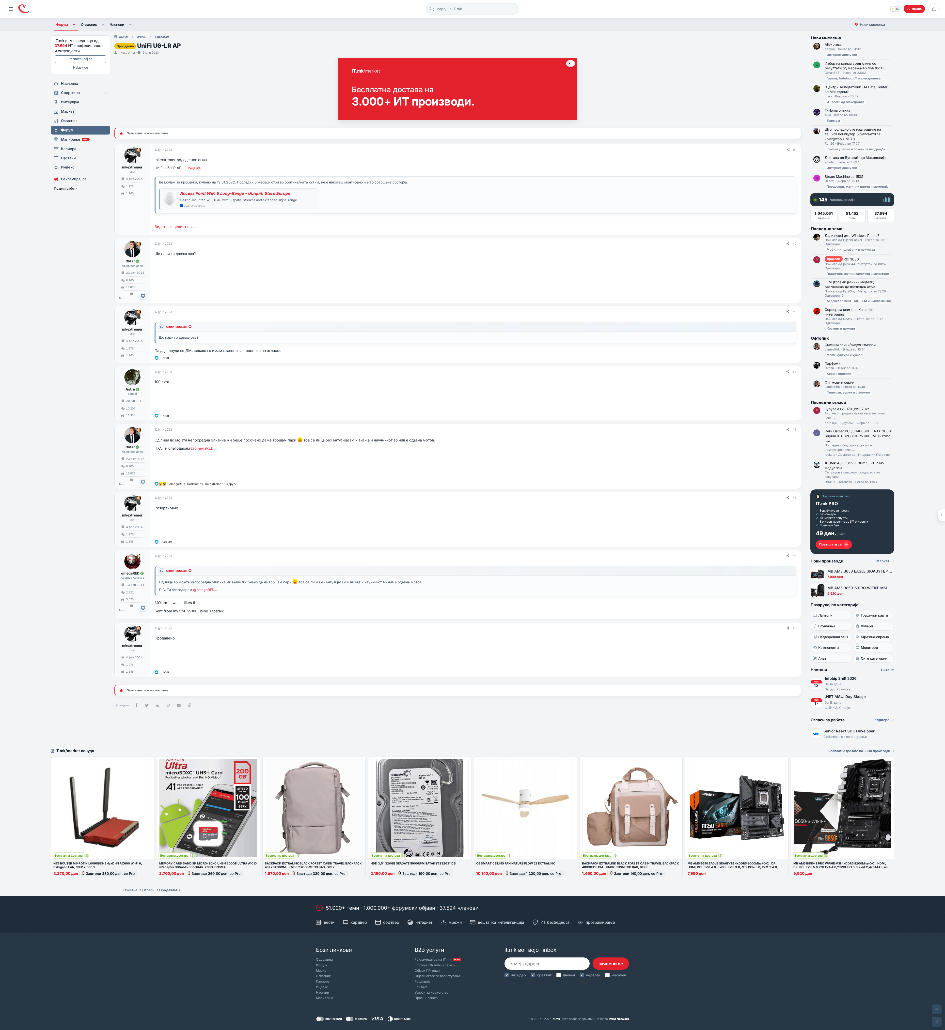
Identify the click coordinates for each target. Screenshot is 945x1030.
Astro (130, 389)
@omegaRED (202, 448)
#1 (794, 149)
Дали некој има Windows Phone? (852, 235)
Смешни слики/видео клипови (850, 345)
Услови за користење (431, 992)
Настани (322, 992)
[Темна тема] (895, 9)
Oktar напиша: (176, 327)
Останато (845, 482)
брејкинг (544, 975)
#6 (794, 498)
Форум (62, 24)
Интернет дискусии (842, 55)
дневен (569, 975)
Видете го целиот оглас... (178, 226)
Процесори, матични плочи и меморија (857, 186)
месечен (619, 975)
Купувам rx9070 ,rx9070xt (847, 409)
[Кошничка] (934, 9)
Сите (885, 670)
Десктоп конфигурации (855, 454)
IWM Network (619, 1019)
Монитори (869, 647)
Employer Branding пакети (435, 965)
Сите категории (874, 658)
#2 (794, 243)
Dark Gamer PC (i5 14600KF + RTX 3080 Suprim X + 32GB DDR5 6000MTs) (858, 436)
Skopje (121, 298)
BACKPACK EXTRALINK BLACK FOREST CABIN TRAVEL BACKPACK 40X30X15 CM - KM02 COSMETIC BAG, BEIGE (630, 865)
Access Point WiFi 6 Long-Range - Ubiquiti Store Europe (235, 193)
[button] (74, 24)
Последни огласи (828, 402)
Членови (117, 24)
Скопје (121, 610)
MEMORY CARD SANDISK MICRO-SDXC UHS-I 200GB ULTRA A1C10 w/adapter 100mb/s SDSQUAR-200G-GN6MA (208, 865)
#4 (794, 372)
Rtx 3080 (843, 259)
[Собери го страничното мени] (11, 9)
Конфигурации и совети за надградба (856, 149)
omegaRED (130, 573)
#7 (794, 556)
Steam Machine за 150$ (844, 176)
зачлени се (610, 963)
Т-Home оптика (837, 110)
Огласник (89, 24)
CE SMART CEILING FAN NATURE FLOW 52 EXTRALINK (515, 863)
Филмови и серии (839, 382)
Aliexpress (833, 44)
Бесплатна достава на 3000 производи (859, 751)
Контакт (421, 987)
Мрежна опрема (875, 637)
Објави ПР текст (427, 970)
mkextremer (126, 52)
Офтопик (820, 338)
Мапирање (324, 998)
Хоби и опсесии (839, 374)
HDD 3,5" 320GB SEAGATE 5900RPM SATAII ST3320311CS (413, 863)
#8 (794, 628)
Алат (822, 658)
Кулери (867, 626)
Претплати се (830, 544)
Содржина (324, 959)
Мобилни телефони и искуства (851, 249)
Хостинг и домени (841, 328)
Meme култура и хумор (845, 355)
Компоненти (828, 647)
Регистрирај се (81, 59)
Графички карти (874, 615)
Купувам (846, 423)
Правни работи (427, 998)
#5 (794, 429)
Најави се (80, 67)
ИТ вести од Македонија (845, 102)
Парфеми (832, 363)
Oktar (130, 261)
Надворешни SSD (833, 637)
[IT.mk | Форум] (23, 9)
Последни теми (826, 228)
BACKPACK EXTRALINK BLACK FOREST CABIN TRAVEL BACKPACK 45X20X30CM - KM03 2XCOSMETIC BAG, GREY (313, 865)
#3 (794, 312)
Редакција (422, 981)
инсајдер (518, 975)
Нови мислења (872, 24)
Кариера (882, 720)
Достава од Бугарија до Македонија (855, 157)
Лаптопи (825, 615)
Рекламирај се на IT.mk (437, 959)
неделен (593, 975)
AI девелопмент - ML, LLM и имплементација (861, 301)
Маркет (883, 561)
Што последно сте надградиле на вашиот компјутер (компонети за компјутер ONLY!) (853, 134)
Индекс (322, 987)
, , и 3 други (202, 484)
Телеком (833, 120)
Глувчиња (826, 626)
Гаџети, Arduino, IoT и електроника (854, 78)
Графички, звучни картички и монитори (858, 273)
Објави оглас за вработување (438, 976)
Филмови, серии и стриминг (849, 392)
